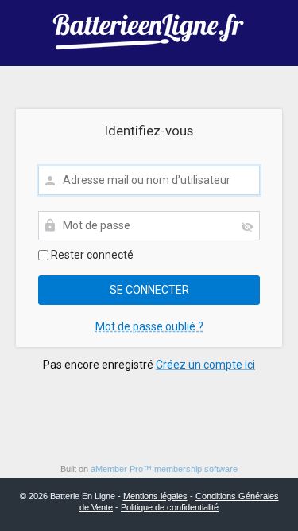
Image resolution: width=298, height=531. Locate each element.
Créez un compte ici (205, 364)
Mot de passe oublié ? (149, 326)
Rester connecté (91, 254)
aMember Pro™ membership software (164, 469)
